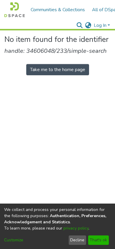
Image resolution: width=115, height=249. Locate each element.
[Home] (14, 9)
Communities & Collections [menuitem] (58, 9)
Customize (13, 240)
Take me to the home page (57, 69)
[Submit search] (79, 25)
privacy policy (75, 228)
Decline (77, 240)
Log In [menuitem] (100, 25)
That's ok (98, 240)
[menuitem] (88, 25)
